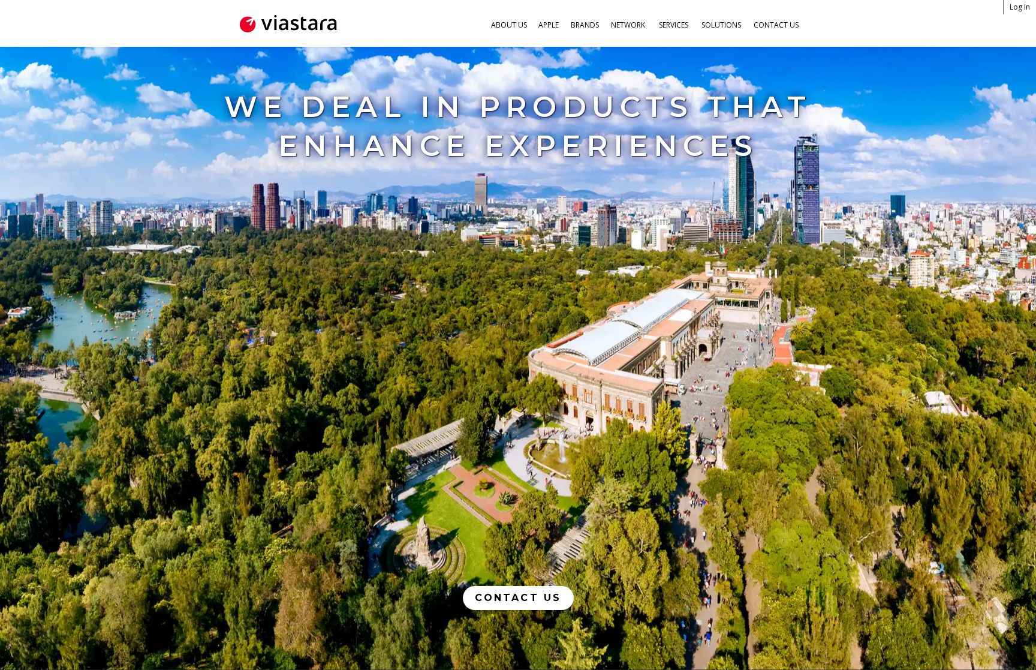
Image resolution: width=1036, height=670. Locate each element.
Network (628, 25)
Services (673, 25)
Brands (585, 25)
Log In (1020, 7)
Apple (548, 25)
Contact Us (776, 25)
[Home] (287, 23)
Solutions (721, 25)
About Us (509, 25)
